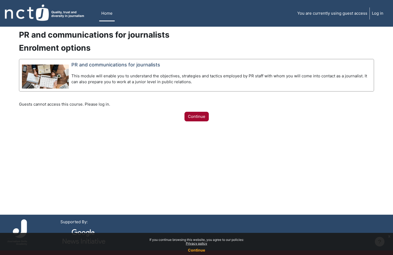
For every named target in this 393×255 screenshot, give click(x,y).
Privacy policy (196, 243)
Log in (377, 13)
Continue (196, 250)
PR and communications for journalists (115, 64)
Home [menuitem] (107, 13)
